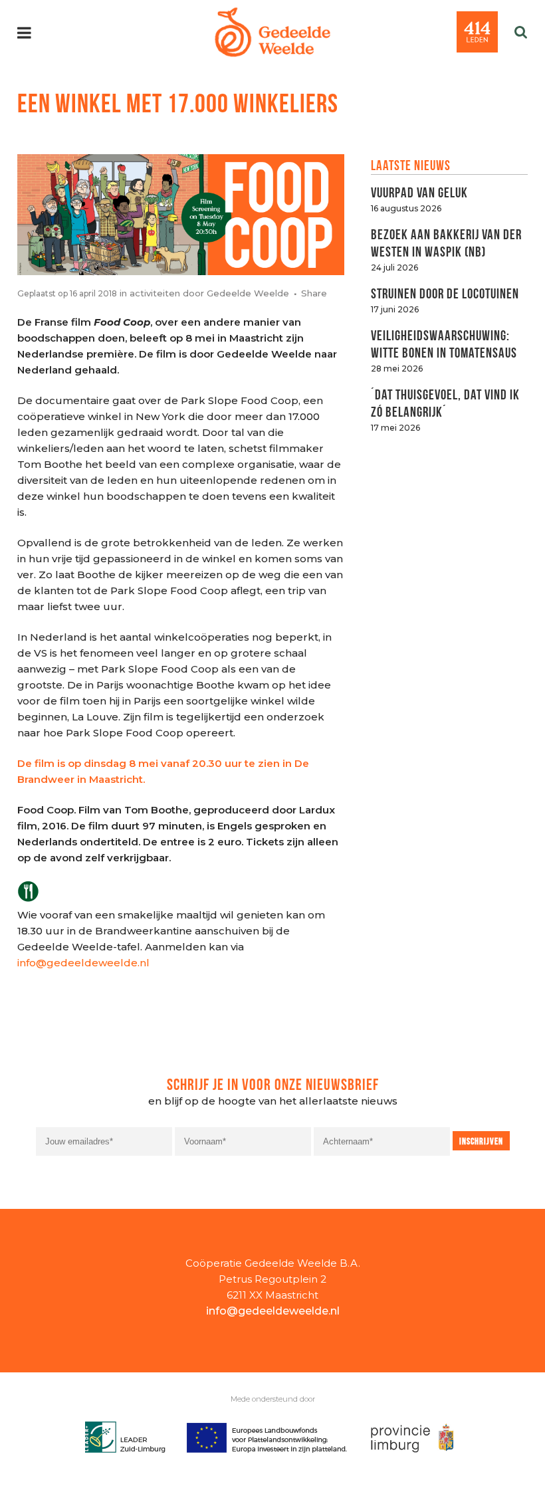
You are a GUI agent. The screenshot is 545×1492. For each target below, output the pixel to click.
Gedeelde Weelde (248, 293)
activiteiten (155, 293)
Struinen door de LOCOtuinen (445, 292)
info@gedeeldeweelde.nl (83, 962)
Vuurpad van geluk (419, 191)
